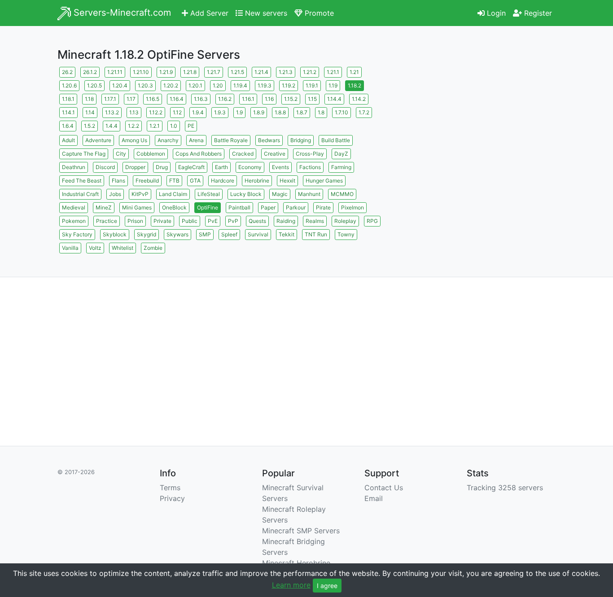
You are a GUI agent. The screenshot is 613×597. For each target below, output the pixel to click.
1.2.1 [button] (154, 125)
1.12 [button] (177, 112)
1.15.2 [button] (291, 99)
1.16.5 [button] (152, 99)
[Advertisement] (477, 128)
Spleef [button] (229, 234)
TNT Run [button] (316, 234)
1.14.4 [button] (334, 99)
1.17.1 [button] (110, 99)
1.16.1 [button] (248, 99)
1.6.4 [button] (68, 125)
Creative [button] (274, 153)
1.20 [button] (218, 85)
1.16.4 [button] (177, 99)
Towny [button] (346, 234)
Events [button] (280, 167)
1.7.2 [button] (364, 112)
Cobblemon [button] (150, 153)
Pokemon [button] (74, 221)
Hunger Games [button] (324, 180)
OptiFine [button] (207, 207)
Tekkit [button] (286, 234)
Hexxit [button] (287, 180)
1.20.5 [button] (94, 85)
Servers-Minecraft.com (121, 12)
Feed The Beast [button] (81, 180)
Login (495, 13)
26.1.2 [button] (90, 72)
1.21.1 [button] (333, 72)
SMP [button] (205, 234)
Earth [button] (221, 167)
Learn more (291, 584)
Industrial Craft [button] (80, 194)
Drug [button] (162, 167)
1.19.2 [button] (288, 85)
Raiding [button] (285, 221)
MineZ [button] (104, 207)
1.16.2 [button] (225, 99)
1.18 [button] (89, 99)
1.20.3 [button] (145, 85)
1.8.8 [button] (280, 112)
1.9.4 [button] (198, 112)
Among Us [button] (134, 140)
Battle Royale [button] (231, 140)
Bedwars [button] (269, 140)
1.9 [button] (239, 112)
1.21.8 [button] (190, 72)
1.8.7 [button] (301, 112)
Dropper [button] (135, 167)
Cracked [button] (243, 153)
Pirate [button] (323, 207)
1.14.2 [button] (359, 99)
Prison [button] (135, 221)
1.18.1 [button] (68, 99)
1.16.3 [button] (201, 99)
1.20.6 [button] (69, 85)
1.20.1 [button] (195, 85)
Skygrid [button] (146, 234)
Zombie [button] (153, 247)
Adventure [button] (98, 140)
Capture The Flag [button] (83, 153)
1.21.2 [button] (309, 72)
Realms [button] (315, 221)
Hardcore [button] (222, 180)
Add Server (208, 13)
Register (537, 13)
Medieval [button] (73, 207)
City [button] (121, 153)
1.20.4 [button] (119, 85)
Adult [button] (68, 140)
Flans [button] (118, 180)
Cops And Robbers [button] (198, 153)
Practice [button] (106, 221)
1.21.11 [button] (115, 72)
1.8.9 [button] (258, 112)
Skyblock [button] (115, 234)
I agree (327, 585)
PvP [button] (233, 221)
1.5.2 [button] (89, 125)
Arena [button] (196, 140)
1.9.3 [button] (220, 112)
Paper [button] (268, 207)
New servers (265, 13)
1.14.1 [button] (68, 112)
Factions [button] (310, 167)
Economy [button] (250, 167)
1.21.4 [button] (261, 72)
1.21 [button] (354, 72)
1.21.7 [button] (213, 72)
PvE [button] (213, 221)
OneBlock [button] (174, 207)
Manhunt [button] (309, 194)
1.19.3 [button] (264, 85)
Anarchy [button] (168, 140)
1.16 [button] (269, 99)
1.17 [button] (131, 99)
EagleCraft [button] (191, 167)
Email (373, 498)
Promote (318, 13)
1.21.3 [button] (286, 72)
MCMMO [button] (342, 194)
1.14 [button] (90, 112)
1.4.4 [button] (111, 125)
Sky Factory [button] (77, 234)
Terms (170, 487)
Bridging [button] (300, 140)
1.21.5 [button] (237, 72)
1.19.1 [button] (312, 85)
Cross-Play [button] (310, 153)
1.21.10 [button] (141, 72)
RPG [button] (372, 221)
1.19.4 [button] (240, 85)
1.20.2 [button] (170, 85)
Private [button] (162, 221)
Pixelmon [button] (352, 207)
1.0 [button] (173, 125)
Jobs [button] (115, 194)
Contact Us (383, 487)
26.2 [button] (67, 72)
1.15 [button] (312, 99)
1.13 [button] (134, 112)
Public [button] (189, 221)
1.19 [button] (332, 85)
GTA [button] (195, 180)
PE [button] (191, 125)
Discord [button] (105, 167)
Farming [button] (341, 167)
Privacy (172, 498)
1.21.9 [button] (166, 72)
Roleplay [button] (345, 221)
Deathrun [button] (73, 167)
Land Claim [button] (173, 194)
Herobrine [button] (257, 180)
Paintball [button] (239, 207)
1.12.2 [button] (155, 112)
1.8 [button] (321, 112)
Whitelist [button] (122, 247)
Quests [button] (257, 221)
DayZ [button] (341, 153)
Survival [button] (258, 234)
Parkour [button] (296, 207)
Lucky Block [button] (246, 194)
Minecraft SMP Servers (301, 530)
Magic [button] (280, 194)
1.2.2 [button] (133, 125)
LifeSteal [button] (208, 194)
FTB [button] (174, 180)
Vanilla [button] (70, 247)
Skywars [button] (177, 234)
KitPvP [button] (140, 194)
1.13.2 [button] (112, 112)
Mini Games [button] (137, 207)
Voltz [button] (95, 247)
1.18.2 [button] (354, 85)
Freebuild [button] (147, 180)
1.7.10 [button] (341, 112)
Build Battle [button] (335, 140)
